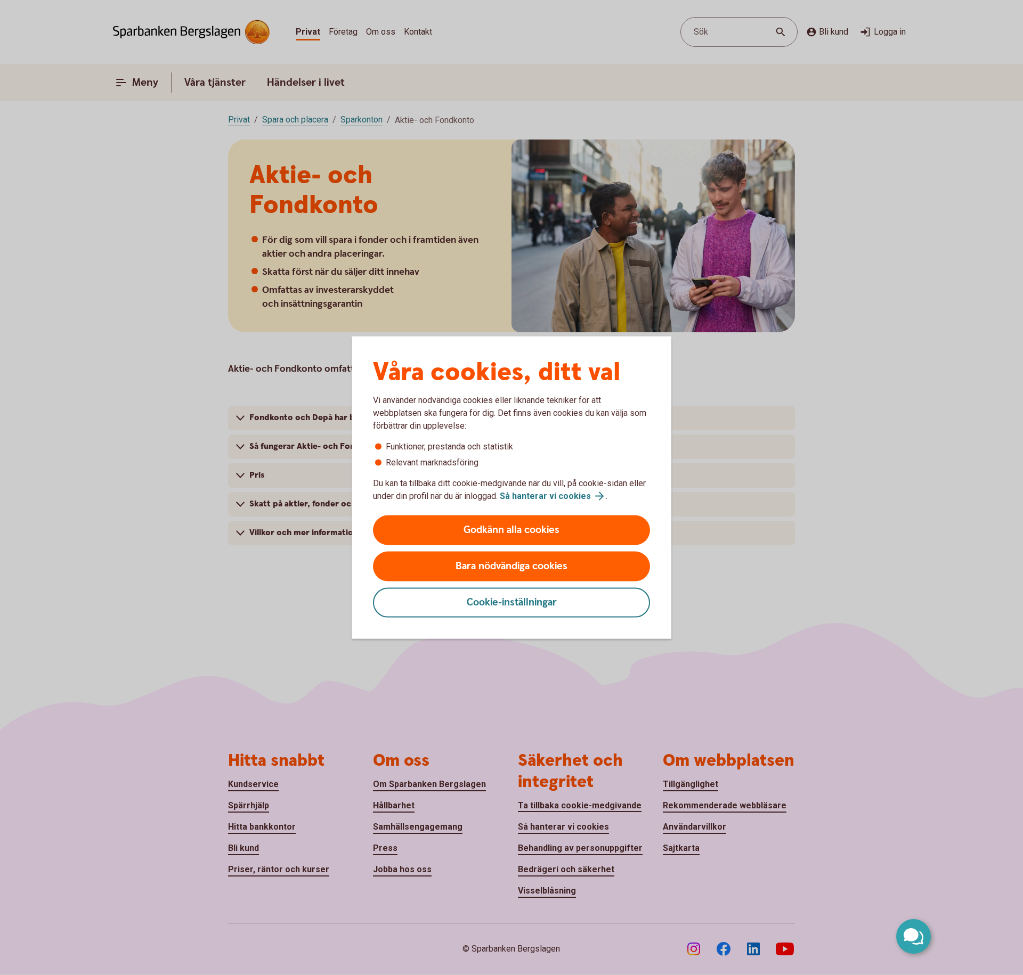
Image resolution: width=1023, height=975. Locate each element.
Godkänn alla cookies (511, 530)
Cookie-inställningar (512, 602)
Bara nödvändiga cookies (511, 566)
